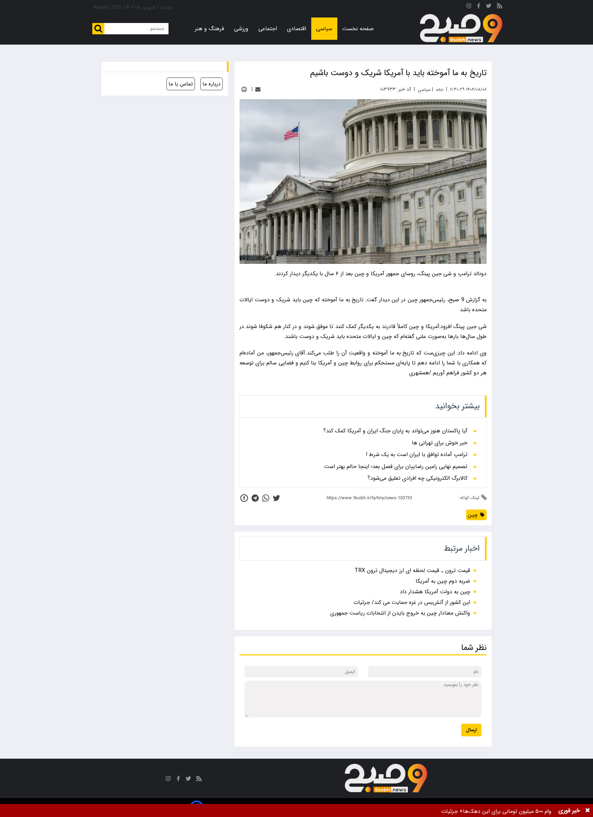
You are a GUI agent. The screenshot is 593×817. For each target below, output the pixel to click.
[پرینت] (244, 89)
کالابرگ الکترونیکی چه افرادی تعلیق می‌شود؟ (417, 478)
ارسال (471, 730)
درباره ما (211, 84)
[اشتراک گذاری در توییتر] (276, 498)
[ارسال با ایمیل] (257, 89)
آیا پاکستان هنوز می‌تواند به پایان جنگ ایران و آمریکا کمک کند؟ (395, 431)
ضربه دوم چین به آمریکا (443, 581)
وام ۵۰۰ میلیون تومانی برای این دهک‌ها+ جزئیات (496, 811)
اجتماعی (267, 28)
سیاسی (324, 28)
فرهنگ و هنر (209, 28)
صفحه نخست (358, 28)
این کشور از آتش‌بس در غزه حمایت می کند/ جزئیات (411, 602)
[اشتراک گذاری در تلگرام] (255, 498)
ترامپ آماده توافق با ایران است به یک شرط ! (416, 454)
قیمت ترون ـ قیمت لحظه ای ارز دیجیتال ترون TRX (412, 570)
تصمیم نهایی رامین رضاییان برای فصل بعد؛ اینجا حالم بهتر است (395, 466)
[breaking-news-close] (587, 810)
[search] (98, 28)
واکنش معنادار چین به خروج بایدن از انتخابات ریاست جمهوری (400, 613)
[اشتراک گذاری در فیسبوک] (244, 498)
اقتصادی (296, 28)
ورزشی (241, 28)
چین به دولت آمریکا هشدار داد (435, 591)
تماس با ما (180, 84)
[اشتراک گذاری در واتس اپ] (265, 498)
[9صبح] (461, 28)
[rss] (499, 7)
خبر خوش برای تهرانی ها (439, 443)
